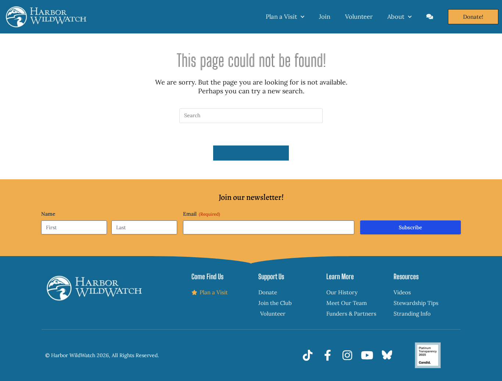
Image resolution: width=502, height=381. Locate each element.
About (395, 16)
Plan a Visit (281, 16)
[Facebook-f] (327, 355)
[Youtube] (367, 355)
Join (324, 16)
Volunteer (359, 16)
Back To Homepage (251, 153)
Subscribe (410, 227)
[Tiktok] (307, 355)
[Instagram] (347, 355)
